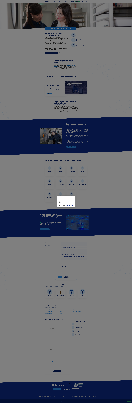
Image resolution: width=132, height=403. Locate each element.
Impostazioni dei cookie (62, 205)
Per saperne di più (60, 202)
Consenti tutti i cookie (70, 205)
